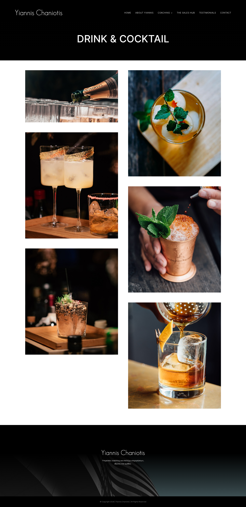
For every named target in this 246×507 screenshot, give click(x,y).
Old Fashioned (174, 350)
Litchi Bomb (174, 118)
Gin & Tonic (71, 296)
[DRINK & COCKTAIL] (71, 96)
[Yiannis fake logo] (38, 10)
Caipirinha (71, 180)
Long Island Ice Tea (174, 234)
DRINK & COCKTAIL (71, 101)
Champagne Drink (71, 91)
